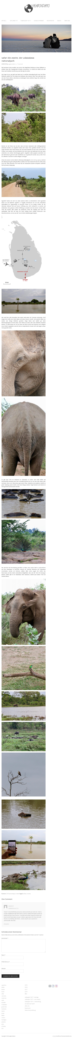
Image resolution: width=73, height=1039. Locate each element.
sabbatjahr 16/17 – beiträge (31, 997)
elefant (24, 893)
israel (3, 1013)
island (3, 1011)
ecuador (4, 1002)
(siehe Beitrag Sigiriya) (35, 160)
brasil (3, 991)
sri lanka (17, 893)
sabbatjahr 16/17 (26, 20)
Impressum (27, 1008)
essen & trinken (39, 20)
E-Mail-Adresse (6, 961)
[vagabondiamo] (36, 15)
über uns (67, 20)
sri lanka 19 (13, 20)
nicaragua (4, 1019)
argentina (4, 985)
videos (59, 20)
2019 (7, 893)
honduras (4, 1009)
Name (3, 955)
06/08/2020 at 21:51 (13, 908)
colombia (4, 996)
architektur (50, 20)
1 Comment (20, 64)
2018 (26, 987)
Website (4, 968)
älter (26, 993)
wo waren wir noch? (30, 1003)
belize (3, 987)
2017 (26, 989)
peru (3, 1024)
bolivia (3, 989)
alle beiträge (12, 893)
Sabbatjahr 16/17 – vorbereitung (33, 1001)
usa (2, 1028)
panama (3, 1022)
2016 (26, 991)
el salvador (4, 1004)
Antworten (6, 924)
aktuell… (4, 20)
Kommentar (5, 938)
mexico (3, 1017)
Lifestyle (54, 1036)
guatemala (4, 1006)
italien (3, 1015)
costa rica (4, 998)
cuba (3, 1000)
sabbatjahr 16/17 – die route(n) (32, 999)
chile (3, 993)
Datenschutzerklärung (30, 1010)
